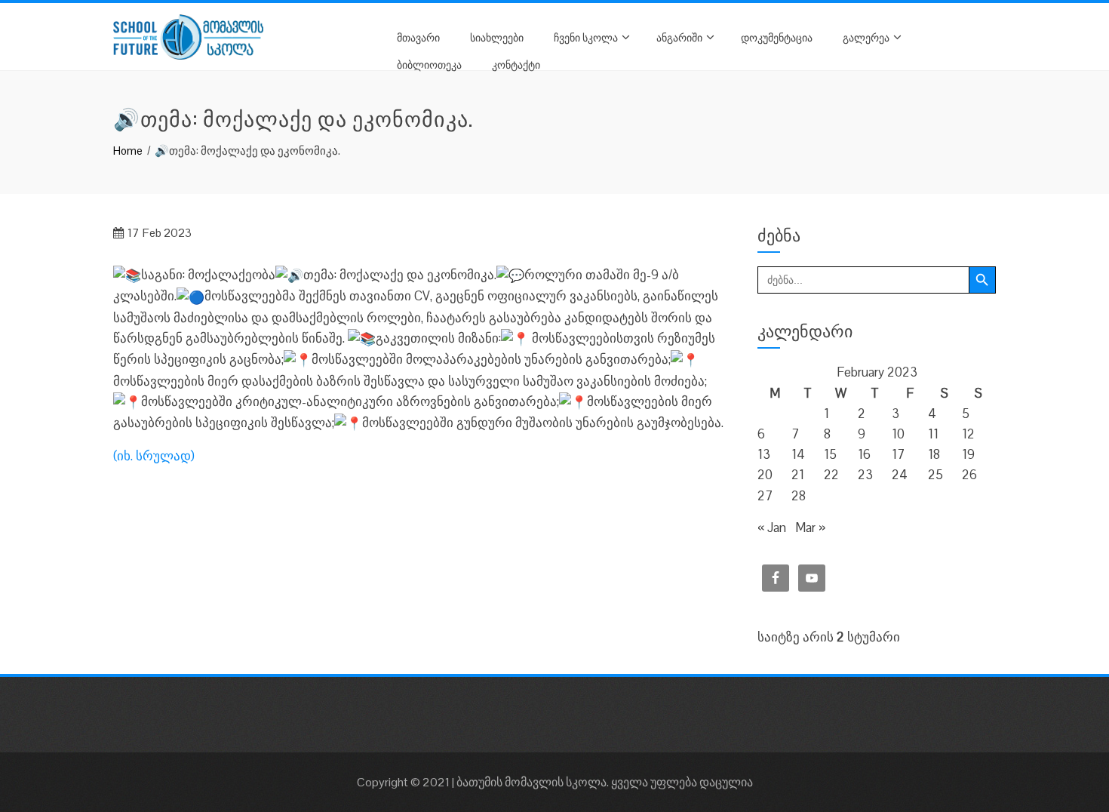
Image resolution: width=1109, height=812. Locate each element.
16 (864, 454)
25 (935, 474)
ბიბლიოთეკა (429, 64)
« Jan (771, 527)
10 (898, 434)
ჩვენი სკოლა (586, 37)
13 (763, 454)
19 (968, 454)
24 (900, 474)
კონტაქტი (516, 64)
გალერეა (866, 37)
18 (934, 454)
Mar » (810, 527)
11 (933, 434)
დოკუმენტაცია (777, 37)
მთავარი (418, 37)
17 (898, 454)
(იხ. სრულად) (154, 456)
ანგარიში (679, 37)
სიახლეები (497, 37)
